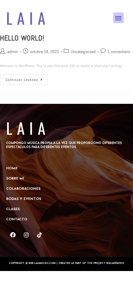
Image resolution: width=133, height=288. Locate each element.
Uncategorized (83, 51)
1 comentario (119, 51)
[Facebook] (12, 235)
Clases (13, 209)
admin (12, 51)
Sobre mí (15, 178)
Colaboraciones (23, 189)
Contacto (16, 219)
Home (12, 168)
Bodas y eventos (23, 199)
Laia (28, 17)
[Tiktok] (39, 235)
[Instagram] (26, 235)
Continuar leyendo (26, 78)
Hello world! (22, 38)
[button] (118, 17)
